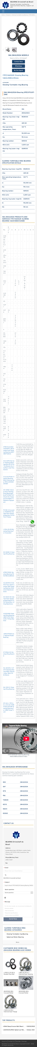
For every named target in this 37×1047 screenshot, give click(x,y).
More (17, 942)
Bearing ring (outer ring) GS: (11, 150)
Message (7, 902)
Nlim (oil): (6, 145)
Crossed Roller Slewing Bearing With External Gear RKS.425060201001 (8, 480)
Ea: (4, 137)
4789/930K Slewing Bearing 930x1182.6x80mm (8, 574)
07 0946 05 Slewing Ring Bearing (8, 654)
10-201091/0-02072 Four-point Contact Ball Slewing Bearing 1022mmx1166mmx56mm (8, 587)
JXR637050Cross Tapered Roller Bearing (8, 635)
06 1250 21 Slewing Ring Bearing (8, 688)
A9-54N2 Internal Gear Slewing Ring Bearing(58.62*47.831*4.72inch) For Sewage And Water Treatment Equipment (8, 496)
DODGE (5, 813)
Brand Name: (7, 109)
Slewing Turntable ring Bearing (20, 15)
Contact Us (11, 1041)
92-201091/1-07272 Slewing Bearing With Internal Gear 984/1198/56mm (8, 671)
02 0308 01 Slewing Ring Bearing (8, 553)
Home (3, 15)
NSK (4, 782)
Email (6, 868)
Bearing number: (8, 141)
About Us (4, 1041)
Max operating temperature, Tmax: (9, 128)
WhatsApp (18, 66)
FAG (4, 795)
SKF (4, 787)
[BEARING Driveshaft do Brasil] (5, 4)
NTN (4, 791)
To (5, 875)
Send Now (13, 919)
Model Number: (8, 113)
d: (3, 133)
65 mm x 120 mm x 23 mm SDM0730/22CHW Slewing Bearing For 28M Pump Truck (8, 707)
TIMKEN (5, 800)
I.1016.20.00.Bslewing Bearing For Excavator (8, 531)
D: (3, 203)
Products (8, 15)
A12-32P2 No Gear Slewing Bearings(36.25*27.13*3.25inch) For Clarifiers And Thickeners (8, 465)
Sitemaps (24, 1041)
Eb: (3, 207)
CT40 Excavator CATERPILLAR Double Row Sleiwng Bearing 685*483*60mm (8, 450)
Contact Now (18, 62)
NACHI (5, 809)
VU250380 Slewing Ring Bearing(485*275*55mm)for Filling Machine (8, 617)
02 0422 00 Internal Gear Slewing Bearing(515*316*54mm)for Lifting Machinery (8, 600)
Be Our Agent (18, 70)
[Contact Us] (32, 523)
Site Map (18, 1041)
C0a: (4, 123)
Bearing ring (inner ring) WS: (11, 118)
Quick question (9, 889)
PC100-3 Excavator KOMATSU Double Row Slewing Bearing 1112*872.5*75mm (8, 513)
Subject (7, 882)
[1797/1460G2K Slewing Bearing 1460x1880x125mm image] (18, 34)
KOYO (5, 804)
